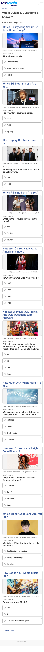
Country (10, 240)
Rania (9, 505)
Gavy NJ (10, 492)
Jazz (9, 125)
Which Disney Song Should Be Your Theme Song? (20, 29)
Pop (8, 227)
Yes (8, 607)
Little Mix (10, 439)
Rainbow (10, 498)
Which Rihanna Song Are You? (20, 192)
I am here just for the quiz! (18, 621)
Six (8, 354)
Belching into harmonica (17, 551)
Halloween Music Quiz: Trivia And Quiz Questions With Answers (20, 314)
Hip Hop (10, 131)
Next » (13, 631)
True (8, 177)
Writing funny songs (15, 557)
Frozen (9, 75)
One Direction (12, 433)
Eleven (9, 374)
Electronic (11, 233)
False (9, 184)
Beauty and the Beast (15, 68)
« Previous (6, 631)
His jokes (10, 564)
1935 (9, 283)
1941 (9, 296)
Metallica (10, 420)
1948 (9, 303)
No (8, 614)
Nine (8, 361)
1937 (9, 290)
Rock (9, 118)
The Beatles (12, 426)
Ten (8, 367)
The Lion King (12, 62)
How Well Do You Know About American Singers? (20, 250)
